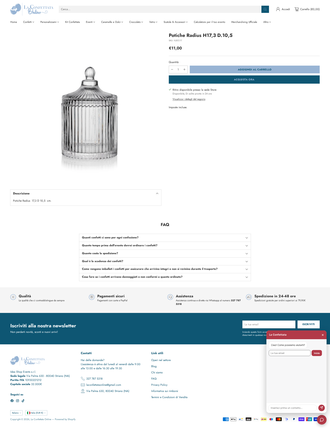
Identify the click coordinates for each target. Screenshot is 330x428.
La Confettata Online (41, 419)
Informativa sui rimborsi (164, 391)
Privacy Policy (159, 385)
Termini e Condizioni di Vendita (169, 397)
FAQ (154, 379)
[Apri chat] (322, 420)
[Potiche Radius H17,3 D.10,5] (85, 108)
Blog (154, 366)
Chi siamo (157, 372)
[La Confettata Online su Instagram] (17, 401)
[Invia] (321, 408)
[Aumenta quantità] (184, 69)
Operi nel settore (161, 360)
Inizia (317, 353)
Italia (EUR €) (37, 412)
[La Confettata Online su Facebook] (12, 401)
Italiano (15, 412)
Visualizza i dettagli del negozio (189, 99)
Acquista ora (244, 79)
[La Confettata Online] (31, 9)
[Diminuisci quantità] (172, 69)
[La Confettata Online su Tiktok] (23, 401)
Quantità (174, 62)
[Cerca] (265, 9)
